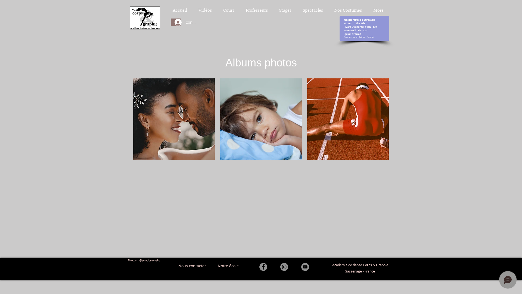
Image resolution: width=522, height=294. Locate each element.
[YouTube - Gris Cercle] (305, 267)
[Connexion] (176, 22)
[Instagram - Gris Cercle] (284, 267)
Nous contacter (192, 265)
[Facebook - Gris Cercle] (263, 267)
